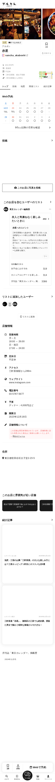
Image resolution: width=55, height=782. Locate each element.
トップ (5, 86)
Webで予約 (39, 767)
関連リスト (34, 86)
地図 (23, 86)
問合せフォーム (19, 436)
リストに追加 (28, 317)
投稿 (14, 86)
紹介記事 (48, 86)
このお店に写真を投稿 (29, 188)
